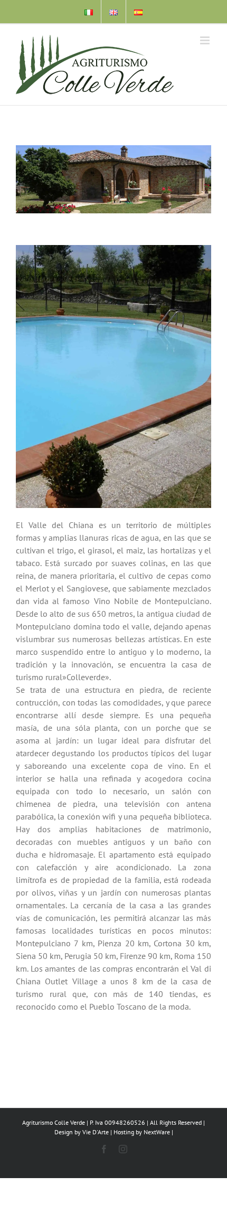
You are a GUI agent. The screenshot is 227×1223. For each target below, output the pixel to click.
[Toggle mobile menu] (205, 40)
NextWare (157, 1132)
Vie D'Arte (95, 1132)
